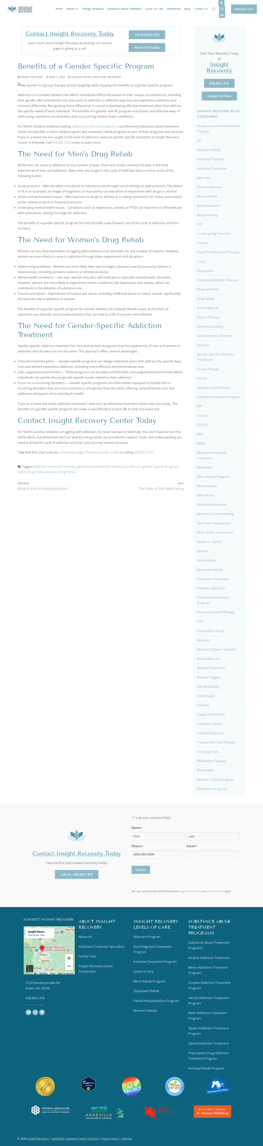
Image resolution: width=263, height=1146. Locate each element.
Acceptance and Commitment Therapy (218, 128)
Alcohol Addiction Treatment (209, 958)
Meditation (205, 467)
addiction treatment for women (99, 466)
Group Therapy (208, 369)
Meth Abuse (205, 495)
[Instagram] (222, 9)
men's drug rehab (31, 472)
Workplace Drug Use (212, 789)
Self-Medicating (208, 686)
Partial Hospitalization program (213, 600)
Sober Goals (206, 696)
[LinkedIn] (222, 15)
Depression (205, 271)
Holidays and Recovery (213, 388)
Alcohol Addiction (209, 187)
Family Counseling (210, 326)
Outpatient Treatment (213, 579)
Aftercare (203, 178)
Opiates (202, 551)
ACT (200, 140)
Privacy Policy (110, 1138)
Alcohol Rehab (207, 196)
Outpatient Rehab (210, 570)
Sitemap (126, 1138)
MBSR (201, 443)
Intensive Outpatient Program (218, 397)
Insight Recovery (31, 77)
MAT (200, 434)
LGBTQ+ (203, 425)
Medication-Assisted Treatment (211, 455)
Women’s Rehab (145, 1010)
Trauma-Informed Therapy (216, 742)
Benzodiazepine (208, 205)
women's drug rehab (60, 472)
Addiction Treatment (212, 168)
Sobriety (203, 705)
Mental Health (207, 486)
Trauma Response (210, 733)
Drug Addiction (208, 289)
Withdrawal (205, 770)
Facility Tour (87, 956)
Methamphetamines (211, 504)
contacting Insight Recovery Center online (89, 452)
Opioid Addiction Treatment (208, 1043)
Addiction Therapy (210, 159)
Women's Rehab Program (215, 779)
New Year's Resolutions (214, 523)
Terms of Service (215, 891)
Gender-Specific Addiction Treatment (96, 77)
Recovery (203, 640)
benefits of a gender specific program (151, 466)
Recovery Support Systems (216, 649)
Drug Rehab (205, 298)
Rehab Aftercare (208, 659)
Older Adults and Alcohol (215, 532)
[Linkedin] (42, 1012)
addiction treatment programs (94, 126)
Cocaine (203, 243)
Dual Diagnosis (208, 308)
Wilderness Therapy (211, 761)
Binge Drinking (207, 215)
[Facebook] (221, 3)
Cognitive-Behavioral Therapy (218, 252)
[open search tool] (213, 9)
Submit (141, 870)
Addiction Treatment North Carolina (75, 1138)
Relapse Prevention (211, 668)
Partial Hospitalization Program (156, 1001)
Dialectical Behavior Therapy (217, 280)
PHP (200, 621)
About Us (85, 937)
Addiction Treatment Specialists (102, 946)
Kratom (202, 416)
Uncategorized (207, 751)
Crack (201, 261)
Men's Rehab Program (213, 477)
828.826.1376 (244, 9)
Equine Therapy (208, 317)
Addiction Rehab (209, 150)
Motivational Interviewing (215, 514)
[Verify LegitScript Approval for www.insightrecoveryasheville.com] (88, 1091)
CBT (200, 224)
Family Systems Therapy (214, 336)
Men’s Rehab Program (149, 981)
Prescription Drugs (210, 631)
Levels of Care (143, 971)
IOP (199, 406)
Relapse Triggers (209, 677)
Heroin (202, 378)
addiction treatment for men (54, 466)
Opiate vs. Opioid (209, 542)
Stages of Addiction (211, 714)
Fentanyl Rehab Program (206, 1068)
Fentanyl (203, 345)
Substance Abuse (209, 724)
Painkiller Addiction (211, 588)
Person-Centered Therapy (216, 612)
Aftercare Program (147, 937)
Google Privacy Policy (189, 891)
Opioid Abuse (206, 560)
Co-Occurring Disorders (214, 233)
